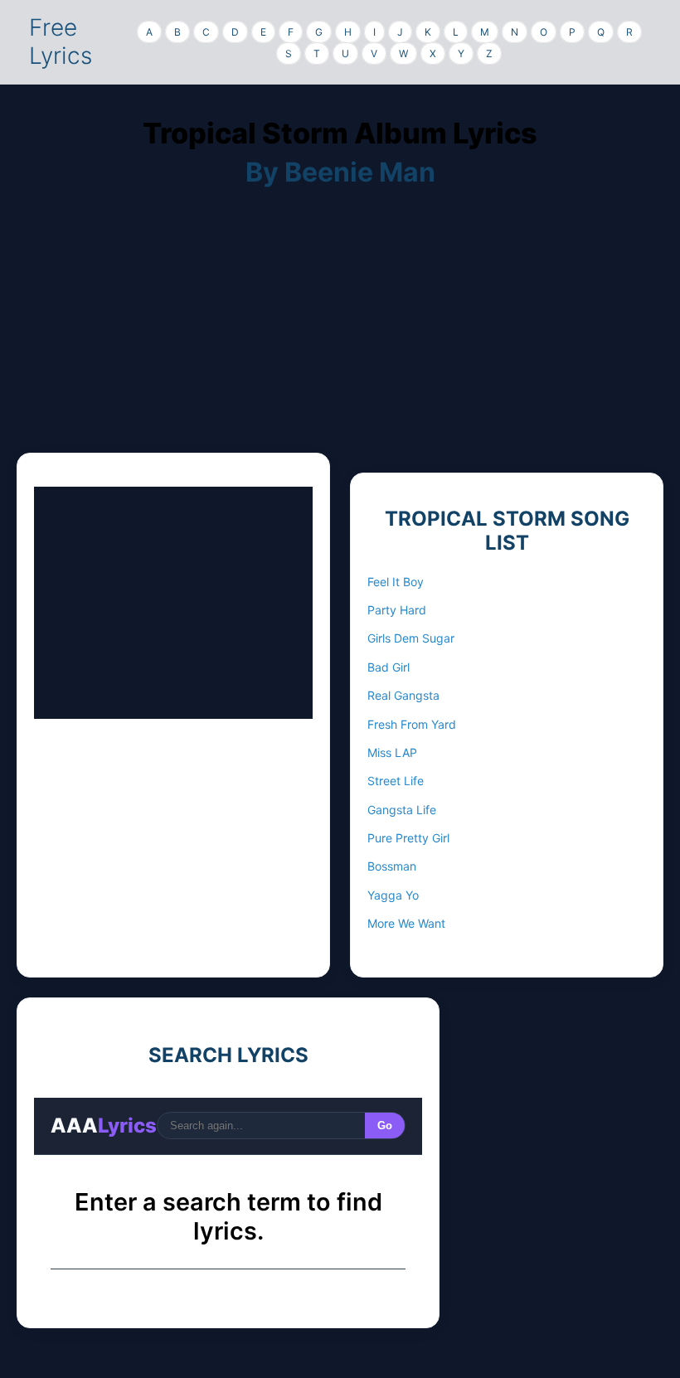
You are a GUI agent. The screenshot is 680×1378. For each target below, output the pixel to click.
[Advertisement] (340, 337)
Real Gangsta (403, 695)
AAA (104, 1126)
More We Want (406, 923)
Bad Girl (388, 667)
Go (384, 1125)
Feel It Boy (395, 582)
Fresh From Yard (411, 724)
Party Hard (396, 610)
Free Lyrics (60, 41)
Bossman (391, 866)
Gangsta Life (401, 810)
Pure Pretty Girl (408, 838)
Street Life (395, 781)
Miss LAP (392, 752)
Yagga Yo (393, 895)
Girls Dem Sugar (410, 638)
